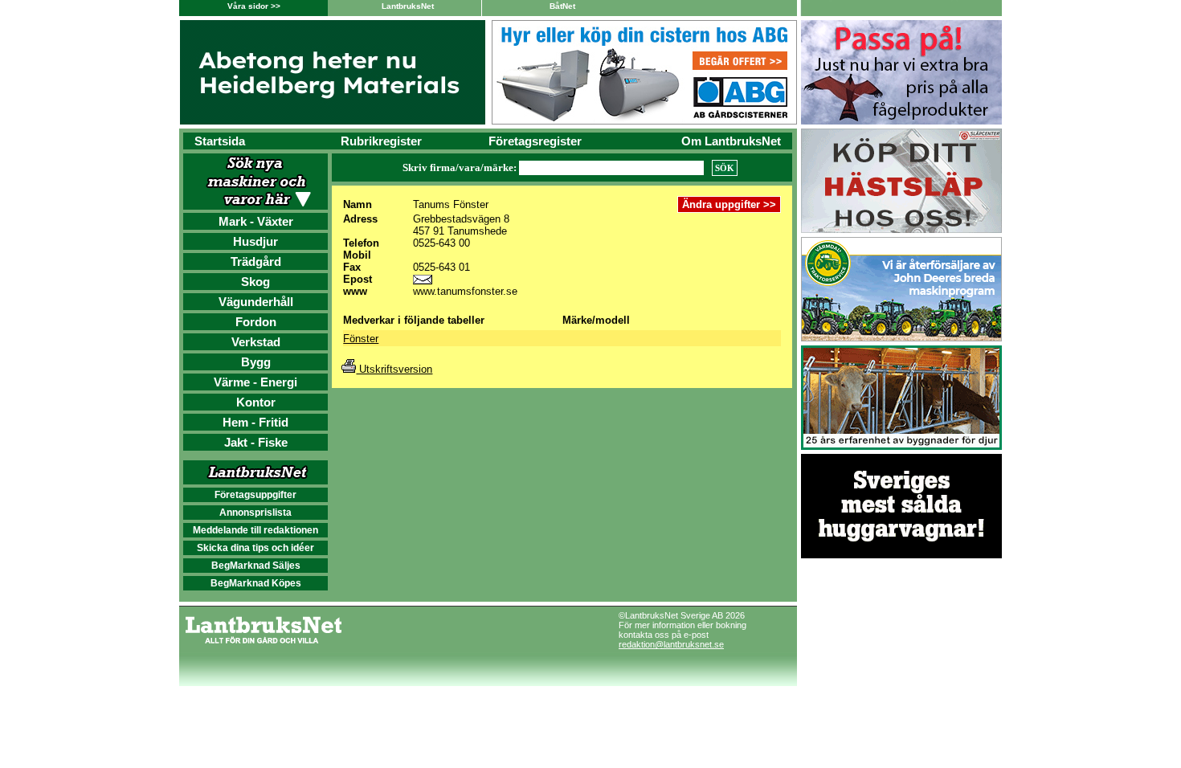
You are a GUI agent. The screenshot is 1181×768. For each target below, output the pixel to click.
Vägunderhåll (256, 301)
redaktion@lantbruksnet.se (671, 644)
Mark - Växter (256, 221)
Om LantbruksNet (731, 141)
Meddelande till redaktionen (255, 530)
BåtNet (562, 6)
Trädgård (256, 261)
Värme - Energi (255, 382)
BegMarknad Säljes (255, 565)
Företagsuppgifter (255, 494)
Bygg (256, 362)
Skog (255, 281)
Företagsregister (535, 141)
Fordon (255, 322)
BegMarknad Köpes (255, 583)
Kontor (256, 402)
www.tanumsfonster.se (465, 291)
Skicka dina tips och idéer (255, 548)
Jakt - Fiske (256, 442)
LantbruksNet (408, 6)
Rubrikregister (381, 141)
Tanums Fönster (450, 204)
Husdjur (255, 241)
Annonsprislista (255, 512)
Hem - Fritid (255, 422)
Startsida (219, 141)
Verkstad (255, 342)
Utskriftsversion (394, 369)
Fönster (360, 339)
